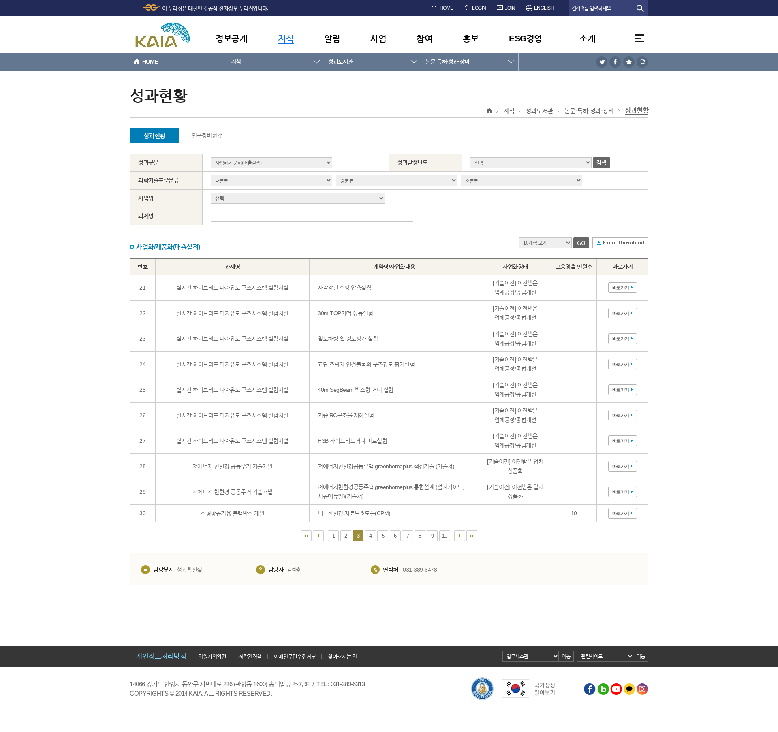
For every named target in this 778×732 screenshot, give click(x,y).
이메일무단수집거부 (295, 656)
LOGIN (479, 8)
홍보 (471, 38)
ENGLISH (544, 8)
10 (444, 536)
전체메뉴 (639, 38)
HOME (446, 8)
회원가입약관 (212, 656)
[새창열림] (601, 62)
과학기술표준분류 (158, 180)
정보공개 (231, 38)
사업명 (146, 198)
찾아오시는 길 (342, 656)
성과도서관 (340, 61)
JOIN (510, 8)
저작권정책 (250, 656)
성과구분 (148, 162)
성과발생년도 (412, 162)
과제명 (146, 216)
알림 (332, 38)
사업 (378, 38)
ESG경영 (525, 38)
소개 (587, 38)
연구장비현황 (207, 135)
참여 (424, 38)
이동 (566, 656)
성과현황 (636, 110)
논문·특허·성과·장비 (447, 61)
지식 (286, 38)
